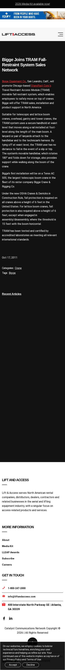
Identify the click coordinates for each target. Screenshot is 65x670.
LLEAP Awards (10, 552)
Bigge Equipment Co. (14, 81)
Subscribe (8, 558)
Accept (13, 664)
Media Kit (7, 546)
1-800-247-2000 (17, 588)
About (5, 540)
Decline (30, 664)
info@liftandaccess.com (22, 596)
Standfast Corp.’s (41, 85)
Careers (7, 564)
